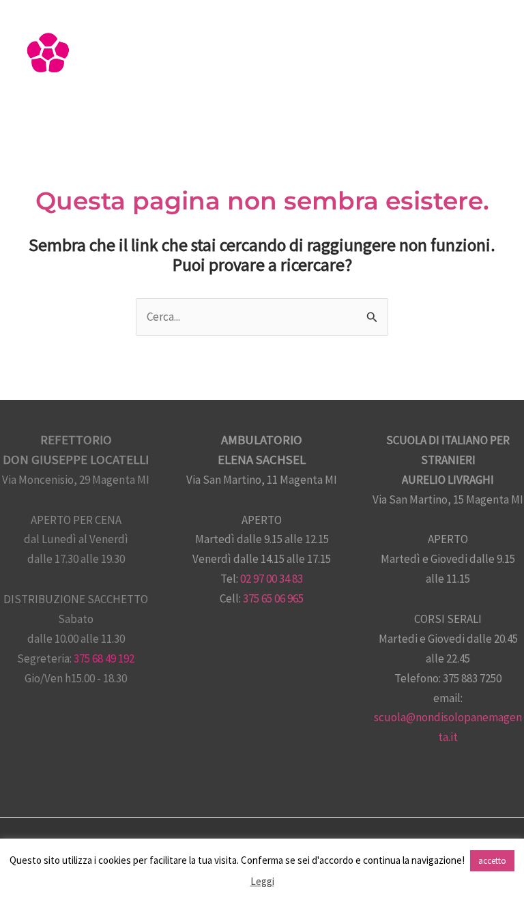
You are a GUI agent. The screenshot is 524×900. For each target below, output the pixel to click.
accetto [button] (492, 861)
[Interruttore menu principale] (495, 60)
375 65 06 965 (273, 598)
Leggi (262, 881)
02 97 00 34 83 (271, 578)
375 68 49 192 (104, 658)
